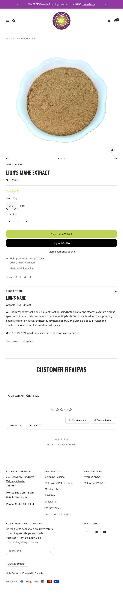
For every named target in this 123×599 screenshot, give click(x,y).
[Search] (13, 20)
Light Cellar (14, 164)
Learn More (88, 4)
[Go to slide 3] (64, 158)
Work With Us (92, 476)
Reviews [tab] (14, 425)
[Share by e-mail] (30, 277)
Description (14, 291)
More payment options (61, 251)
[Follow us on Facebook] (88, 532)
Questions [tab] (33, 425)
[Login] (109, 20)
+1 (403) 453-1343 (25, 503)
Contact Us (51, 489)
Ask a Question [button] (79, 420)
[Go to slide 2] (61, 158)
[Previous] (7, 159)
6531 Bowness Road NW (20, 476)
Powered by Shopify (32, 573)
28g (11, 205)
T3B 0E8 (11, 485)
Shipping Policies (54, 476)
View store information (22, 268)
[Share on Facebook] (16, 277)
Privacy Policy (53, 507)
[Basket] (115, 20)
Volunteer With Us (94, 483)
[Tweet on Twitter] (25, 277)
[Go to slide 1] (58, 158)
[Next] (115, 159)
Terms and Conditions (57, 514)
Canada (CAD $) (16, 563)
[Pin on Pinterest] (20, 277)
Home (9, 38)
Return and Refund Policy (59, 483)
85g (22, 205)
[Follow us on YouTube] (104, 532)
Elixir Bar (50, 495)
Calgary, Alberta (15, 481)
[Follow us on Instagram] (96, 532)
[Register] (50, 551)
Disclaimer (51, 501)
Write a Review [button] (104, 420)
